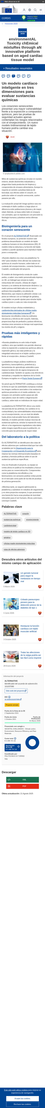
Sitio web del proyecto (15, 691)
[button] (29, 9)
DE (3, 76)
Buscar (35, 9)
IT (23, 76)
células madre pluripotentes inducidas (19, 543)
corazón (25, 514)
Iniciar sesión (24, 9)
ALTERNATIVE (20, 236)
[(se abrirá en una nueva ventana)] (10, 9)
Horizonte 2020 (11, 24)
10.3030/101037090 (12, 699)
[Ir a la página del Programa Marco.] (22, 33)
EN (8, 76)
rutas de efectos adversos (14, 549)
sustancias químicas (12, 520)
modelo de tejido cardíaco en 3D (17, 532)
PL (29, 76)
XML (24, 780)
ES (13, 76)
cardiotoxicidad (10, 526)
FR (19, 76)
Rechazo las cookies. (22, 1104)
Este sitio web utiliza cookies (16, 1090)
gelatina (7, 537)
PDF (24, 786)
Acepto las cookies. (22, 1098)
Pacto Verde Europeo (31, 378)
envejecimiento (32, 520)
